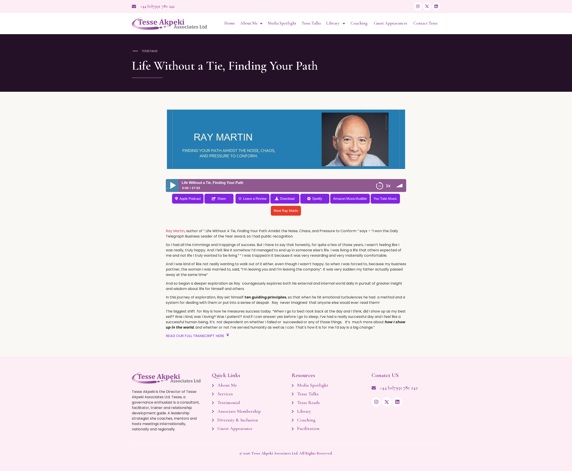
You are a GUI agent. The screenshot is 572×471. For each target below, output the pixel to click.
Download (287, 198)
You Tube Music (385, 198)
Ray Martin (175, 230)
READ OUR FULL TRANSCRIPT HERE (195, 335)
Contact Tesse (425, 23)
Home (229, 23)
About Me (249, 23)
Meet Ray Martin (286, 211)
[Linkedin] (436, 6)
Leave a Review (255, 198)
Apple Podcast (190, 198)
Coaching (359, 23)
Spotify (317, 198)
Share (221, 198)
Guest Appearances (391, 23)
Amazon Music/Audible (350, 198)
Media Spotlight (282, 23)
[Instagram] (418, 6)
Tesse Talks (311, 23)
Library (333, 23)
